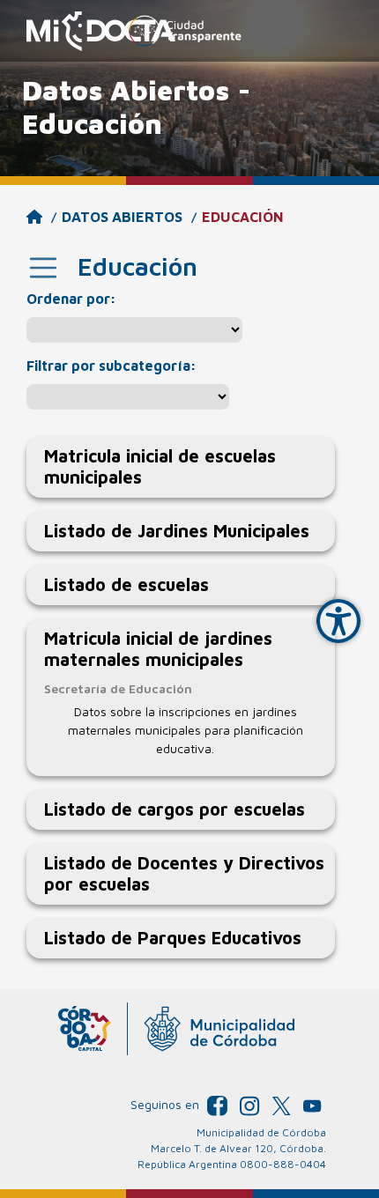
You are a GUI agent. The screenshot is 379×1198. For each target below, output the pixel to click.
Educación (243, 217)
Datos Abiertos (122, 217)
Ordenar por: (71, 299)
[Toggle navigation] (43, 268)
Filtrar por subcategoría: (111, 365)
